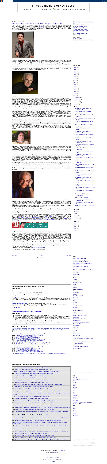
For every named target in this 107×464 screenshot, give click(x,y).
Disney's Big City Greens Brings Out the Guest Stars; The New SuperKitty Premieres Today (34, 402)
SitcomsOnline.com (56, 452)
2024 (75, 71)
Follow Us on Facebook (83, 24)
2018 (75, 82)
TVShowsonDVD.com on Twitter (79, 268)
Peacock (75, 397)
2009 (75, 223)
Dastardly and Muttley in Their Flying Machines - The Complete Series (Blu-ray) (33, 342)
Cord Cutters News (77, 348)
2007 (75, 226)
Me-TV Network (76, 325)
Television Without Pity (77, 310)
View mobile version (41, 257)
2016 (75, 86)
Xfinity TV (75, 412)
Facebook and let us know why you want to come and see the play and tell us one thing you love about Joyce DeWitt (41, 219)
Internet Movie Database (78, 289)
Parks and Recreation (29, 251)
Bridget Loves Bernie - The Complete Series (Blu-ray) (27, 350)
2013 (75, 91)
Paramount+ (75, 395)
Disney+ (74, 384)
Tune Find (75, 328)
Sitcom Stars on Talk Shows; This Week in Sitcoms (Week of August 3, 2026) (31, 414)
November (77, 99)
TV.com (74, 290)
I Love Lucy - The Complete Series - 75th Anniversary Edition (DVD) (30, 339)
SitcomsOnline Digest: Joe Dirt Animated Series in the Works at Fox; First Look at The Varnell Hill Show (37, 400)
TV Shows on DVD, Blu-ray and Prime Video (46, 353)
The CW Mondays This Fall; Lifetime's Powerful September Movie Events (30, 375)
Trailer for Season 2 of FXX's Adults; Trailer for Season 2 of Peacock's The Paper (32, 388)
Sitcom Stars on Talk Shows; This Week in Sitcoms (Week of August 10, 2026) (31, 398)
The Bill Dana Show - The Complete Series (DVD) (26, 345)
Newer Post (14, 255)
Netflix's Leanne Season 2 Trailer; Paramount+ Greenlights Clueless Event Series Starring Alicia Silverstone (38, 420)
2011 (75, 95)
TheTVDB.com (76, 337)
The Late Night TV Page (78, 323)
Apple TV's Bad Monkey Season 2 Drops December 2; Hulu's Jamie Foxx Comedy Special (34, 373)
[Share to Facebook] (43, 249)
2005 (75, 230)
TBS (74, 405)
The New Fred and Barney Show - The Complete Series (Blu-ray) (29, 334)
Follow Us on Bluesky (82, 27)
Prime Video (75, 400)
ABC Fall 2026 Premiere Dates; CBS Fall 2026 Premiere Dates (28, 429)
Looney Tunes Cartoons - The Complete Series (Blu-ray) (28, 340)
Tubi (74, 407)
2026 (75, 67)
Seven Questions (39, 251)
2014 (75, 89)
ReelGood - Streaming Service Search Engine (82, 402)
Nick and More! (76, 317)
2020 (75, 78)
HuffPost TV (75, 297)
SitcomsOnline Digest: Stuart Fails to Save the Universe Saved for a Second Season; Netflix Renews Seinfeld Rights (40, 384)
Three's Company (41, 26)
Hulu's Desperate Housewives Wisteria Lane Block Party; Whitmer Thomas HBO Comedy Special (35, 437)
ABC (74, 375)
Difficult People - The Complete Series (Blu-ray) (26, 341)
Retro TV (75, 304)
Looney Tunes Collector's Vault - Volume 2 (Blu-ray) (27, 336)
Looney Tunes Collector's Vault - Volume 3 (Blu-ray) (27, 349)
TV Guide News (76, 276)
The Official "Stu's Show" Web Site (80, 318)
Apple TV (75, 377)
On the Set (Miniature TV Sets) (79, 315)
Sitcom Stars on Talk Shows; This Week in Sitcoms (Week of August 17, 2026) (31, 382)
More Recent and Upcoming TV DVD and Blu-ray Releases (24, 353)
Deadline (74, 284)
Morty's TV (75, 294)
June (76, 209)
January (77, 218)
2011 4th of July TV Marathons (81, 197)
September (77, 102)
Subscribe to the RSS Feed (82, 33)
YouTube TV (75, 415)
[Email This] (39, 249)
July (76, 106)
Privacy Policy (50, 457)
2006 (75, 228)
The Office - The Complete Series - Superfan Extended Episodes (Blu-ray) (31, 343)
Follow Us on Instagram (83, 30)
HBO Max (75, 389)
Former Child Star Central (78, 309)
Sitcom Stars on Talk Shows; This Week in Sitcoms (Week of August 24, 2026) (31, 367)
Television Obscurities (77, 299)
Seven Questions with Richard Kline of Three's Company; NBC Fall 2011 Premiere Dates (37, 23)
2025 (75, 69)
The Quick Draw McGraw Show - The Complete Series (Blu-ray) (29, 351)
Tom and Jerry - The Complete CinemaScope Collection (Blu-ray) (29, 335)
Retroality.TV (75, 307)
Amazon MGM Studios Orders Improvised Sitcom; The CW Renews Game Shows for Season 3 (35, 409)
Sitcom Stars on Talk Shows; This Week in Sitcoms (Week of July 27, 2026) (31, 433)
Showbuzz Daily (76, 274)
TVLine (74, 277)
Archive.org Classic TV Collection (80, 379)
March (76, 215)
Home (41, 255)
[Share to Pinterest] (44, 249)
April (76, 213)
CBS (74, 380)
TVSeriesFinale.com (77, 282)
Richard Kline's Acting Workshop (48, 211)
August (77, 104)
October (77, 101)
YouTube (75, 413)
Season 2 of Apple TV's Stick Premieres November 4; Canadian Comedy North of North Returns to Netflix (37, 371)
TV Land (74, 408)
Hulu (74, 390)
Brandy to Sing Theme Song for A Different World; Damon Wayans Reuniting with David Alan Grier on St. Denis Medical (40, 391)
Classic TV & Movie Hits (78, 295)
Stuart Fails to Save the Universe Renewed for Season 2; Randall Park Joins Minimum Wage (34, 380)
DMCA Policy (58, 457)
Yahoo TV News (76, 272)
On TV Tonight (76, 345)
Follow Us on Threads (82, 29)
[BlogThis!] (40, 249)
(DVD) (37, 338)
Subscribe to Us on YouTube (84, 32)
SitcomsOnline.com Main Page (79, 258)
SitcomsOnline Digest (77, 38)
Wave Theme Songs (77, 333)
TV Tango (75, 300)
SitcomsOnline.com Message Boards (81, 260)
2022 (75, 74)
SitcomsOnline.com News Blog (53, 6)
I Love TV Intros (76, 335)
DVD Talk (75, 330)
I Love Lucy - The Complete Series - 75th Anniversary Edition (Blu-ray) (31, 346)
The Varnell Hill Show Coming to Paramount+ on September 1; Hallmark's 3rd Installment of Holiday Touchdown (38, 405)
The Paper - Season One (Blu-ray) (23, 347)
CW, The (74, 382)
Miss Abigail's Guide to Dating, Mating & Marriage (29, 217)
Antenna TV (75, 327)
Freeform (75, 387)
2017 (75, 84)
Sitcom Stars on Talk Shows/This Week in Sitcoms (83, 40)
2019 (75, 80)
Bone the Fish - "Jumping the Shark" (80, 346)
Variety (74, 285)
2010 (75, 221)
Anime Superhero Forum (78, 314)
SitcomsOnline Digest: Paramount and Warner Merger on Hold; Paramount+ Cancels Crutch (34, 435)
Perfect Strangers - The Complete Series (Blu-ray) (26, 348)
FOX (74, 385)
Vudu (74, 410)
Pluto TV (75, 398)
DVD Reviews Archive (61, 353)
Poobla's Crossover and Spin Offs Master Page (83, 338)
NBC (22, 251)
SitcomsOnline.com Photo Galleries (80, 261)
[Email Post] (37, 249)
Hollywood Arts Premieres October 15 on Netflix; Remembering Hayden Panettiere (32, 377)
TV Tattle (75, 302)
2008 (75, 225)
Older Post (68, 255)
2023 (75, 73)
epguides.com (76, 292)
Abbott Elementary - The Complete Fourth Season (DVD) (28, 337)
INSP (74, 332)
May (76, 211)
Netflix (74, 393)
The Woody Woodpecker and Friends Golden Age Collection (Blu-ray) (30, 333)
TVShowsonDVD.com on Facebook (80, 266)
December (77, 97)
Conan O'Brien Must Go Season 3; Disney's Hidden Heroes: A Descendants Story (32, 396)
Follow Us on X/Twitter (82, 26)
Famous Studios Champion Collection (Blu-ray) (26, 338)
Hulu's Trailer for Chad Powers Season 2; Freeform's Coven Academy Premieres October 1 (34, 386)
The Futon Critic (76, 281)
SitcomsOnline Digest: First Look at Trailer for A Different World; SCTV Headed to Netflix (33, 369)
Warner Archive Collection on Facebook (81, 322)
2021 (75, 76)
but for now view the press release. (37, 247)
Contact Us (81, 34)
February (77, 217)
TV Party (75, 312)
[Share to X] (41, 249)
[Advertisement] (53, 16)
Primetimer (75, 287)
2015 (75, 88)
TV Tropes (75, 340)
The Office (46, 251)
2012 (75, 93)
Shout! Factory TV (77, 403)
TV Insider (75, 279)
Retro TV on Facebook (77, 305)
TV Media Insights (77, 320)
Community (18, 251)
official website (61, 209)
